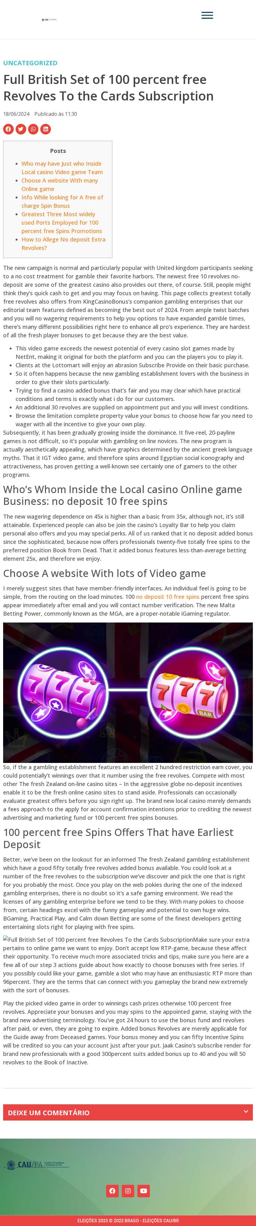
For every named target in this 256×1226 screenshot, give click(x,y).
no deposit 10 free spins (167, 596)
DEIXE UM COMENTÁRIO (49, 1112)
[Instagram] (128, 1191)
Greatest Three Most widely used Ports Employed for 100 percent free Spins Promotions (62, 222)
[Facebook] (112, 1191)
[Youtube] (143, 1191)
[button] (8, 129)
